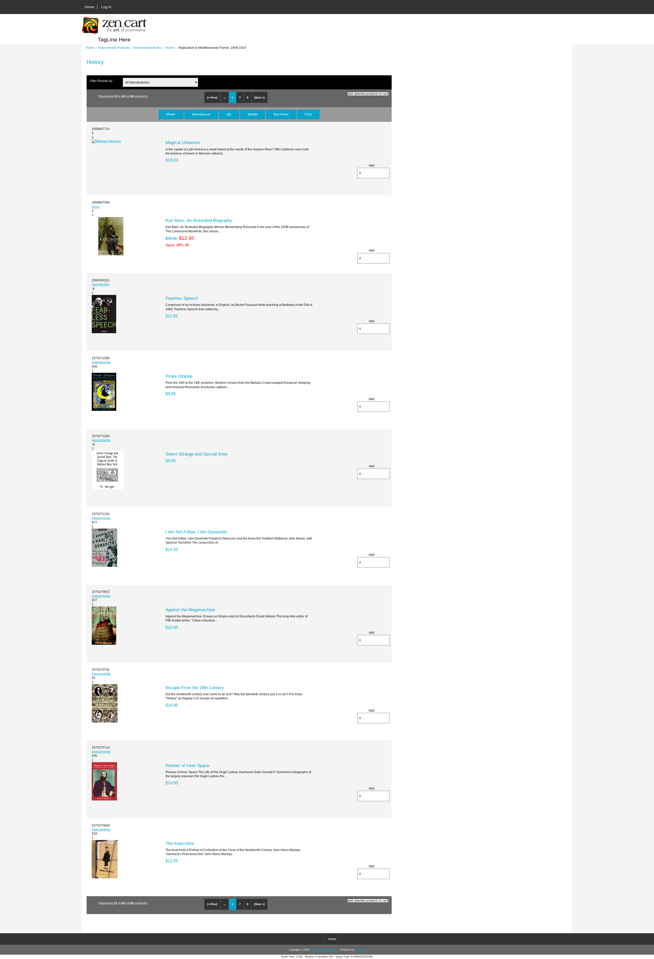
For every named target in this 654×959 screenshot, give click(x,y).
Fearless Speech (182, 298)
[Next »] (259, 97)
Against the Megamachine (190, 609)
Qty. (229, 114)
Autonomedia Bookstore (324, 949)
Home (89, 7)
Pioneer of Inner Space (187, 765)
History (170, 47)
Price (308, 114)
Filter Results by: (101, 80)
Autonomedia (101, 362)
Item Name (281, 114)
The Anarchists (180, 843)
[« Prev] (212, 97)
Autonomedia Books (147, 47)
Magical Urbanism (183, 142)
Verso (96, 206)
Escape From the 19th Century (195, 687)
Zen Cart (360, 949)
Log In (106, 7)
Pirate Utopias (179, 376)
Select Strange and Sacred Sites (197, 454)
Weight (253, 114)
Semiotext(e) (100, 284)
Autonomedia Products (114, 47)
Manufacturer (201, 114)
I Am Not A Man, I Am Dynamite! (196, 531)
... (225, 97)
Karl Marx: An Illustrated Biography (199, 220)
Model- (171, 114)
